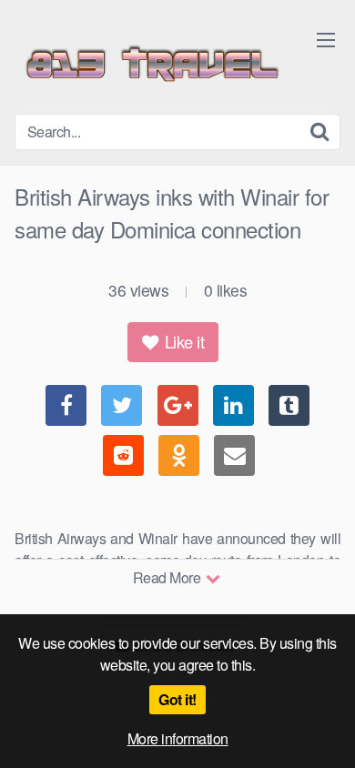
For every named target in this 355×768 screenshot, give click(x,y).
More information (177, 738)
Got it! (177, 699)
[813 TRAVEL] (151, 64)
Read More (168, 577)
